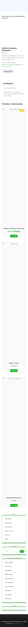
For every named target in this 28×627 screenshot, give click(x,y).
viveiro (9, 66)
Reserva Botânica (9, 586)
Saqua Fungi (8, 590)
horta (6, 64)
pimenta (20, 64)
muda (15, 64)
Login (6, 539)
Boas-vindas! (8, 519)
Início (3, 16)
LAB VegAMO (8, 570)
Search (22, 551)
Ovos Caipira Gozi (9, 582)
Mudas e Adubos (10, 16)
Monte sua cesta (9, 531)
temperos (4, 66)
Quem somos (8, 523)
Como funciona (8, 527)
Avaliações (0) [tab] (8, 71)
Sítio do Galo (8, 598)
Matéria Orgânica (9, 574)
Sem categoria (8, 594)
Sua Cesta (7, 535)
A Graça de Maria (9, 562)
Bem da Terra (8, 566)
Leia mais (14, 236)
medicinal (11, 64)
